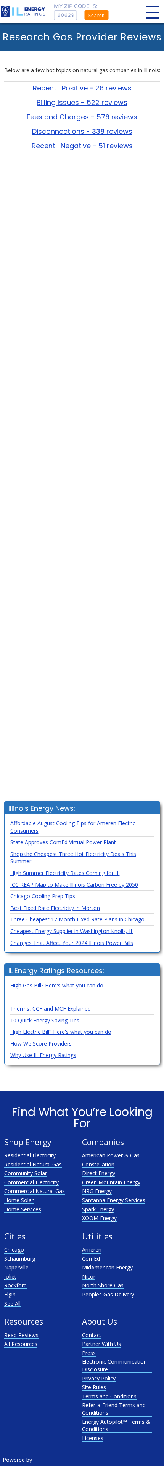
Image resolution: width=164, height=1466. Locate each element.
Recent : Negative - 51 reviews (82, 146)
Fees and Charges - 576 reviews (82, 117)
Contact (91, 1335)
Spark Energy (98, 1209)
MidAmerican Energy (107, 1267)
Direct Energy (98, 1173)
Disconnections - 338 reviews (82, 131)
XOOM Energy (99, 1218)
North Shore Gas (103, 1285)
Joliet (10, 1276)
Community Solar (25, 1173)
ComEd (91, 1258)
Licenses (92, 1438)
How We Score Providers (41, 1043)
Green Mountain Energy (111, 1182)
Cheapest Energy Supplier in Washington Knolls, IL (71, 931)
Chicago (14, 1249)
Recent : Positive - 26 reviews (82, 88)
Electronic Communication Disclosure (114, 1365)
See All (12, 1303)
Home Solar (19, 1200)
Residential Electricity (30, 1155)
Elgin (10, 1294)
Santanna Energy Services (113, 1200)
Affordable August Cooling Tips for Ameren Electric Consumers (72, 826)
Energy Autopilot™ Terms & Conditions (116, 1425)
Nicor (88, 1276)
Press (89, 1353)
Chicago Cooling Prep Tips (42, 896)
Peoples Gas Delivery (108, 1294)
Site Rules (94, 1387)
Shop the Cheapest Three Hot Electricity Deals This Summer (73, 857)
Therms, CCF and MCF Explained (50, 1008)
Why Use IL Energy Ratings (43, 1055)
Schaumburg (19, 1258)
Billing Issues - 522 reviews (82, 102)
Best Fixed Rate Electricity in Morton (55, 907)
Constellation (98, 1164)
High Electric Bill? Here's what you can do (60, 1031)
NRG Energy (97, 1191)
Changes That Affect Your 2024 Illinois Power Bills (71, 942)
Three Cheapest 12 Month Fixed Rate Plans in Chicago (77, 919)
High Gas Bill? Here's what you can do (56, 985)
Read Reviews (21, 1335)
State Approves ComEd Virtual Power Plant (63, 842)
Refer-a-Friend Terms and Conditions (114, 1408)
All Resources (20, 1343)
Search (96, 15)
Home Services (22, 1209)
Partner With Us (101, 1343)
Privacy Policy (99, 1378)
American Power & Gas (111, 1155)
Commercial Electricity (31, 1182)
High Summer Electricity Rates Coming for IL (65, 872)
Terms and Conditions (109, 1396)
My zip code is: (76, 6)
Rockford (15, 1285)
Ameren (91, 1249)
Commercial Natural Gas (34, 1191)
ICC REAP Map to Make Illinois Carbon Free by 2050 (74, 884)
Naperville (16, 1267)
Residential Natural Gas (33, 1164)
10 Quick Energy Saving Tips (44, 1020)
